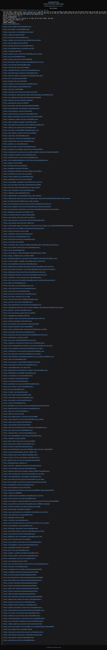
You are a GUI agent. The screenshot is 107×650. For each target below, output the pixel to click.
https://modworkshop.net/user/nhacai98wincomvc (18, 141)
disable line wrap (34, 10)
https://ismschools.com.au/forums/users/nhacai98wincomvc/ (22, 277)
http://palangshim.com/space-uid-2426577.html (18, 212)
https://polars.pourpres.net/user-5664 (16, 231)
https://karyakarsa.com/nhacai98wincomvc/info (18, 285)
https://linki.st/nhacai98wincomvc (14, 403)
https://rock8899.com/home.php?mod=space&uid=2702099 (20, 572)
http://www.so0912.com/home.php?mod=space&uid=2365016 (21, 105)
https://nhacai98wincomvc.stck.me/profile (17, 367)
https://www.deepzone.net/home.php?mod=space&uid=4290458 (22, 97)
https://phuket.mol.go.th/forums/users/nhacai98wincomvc (21, 615)
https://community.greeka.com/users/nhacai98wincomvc (20, 119)
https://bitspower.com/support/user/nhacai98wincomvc (20, 528)
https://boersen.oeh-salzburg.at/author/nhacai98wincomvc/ (22, 599)
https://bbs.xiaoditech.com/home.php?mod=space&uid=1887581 (22, 596)
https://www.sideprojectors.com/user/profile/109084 (20, 416)
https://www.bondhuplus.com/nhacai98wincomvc (18, 525)
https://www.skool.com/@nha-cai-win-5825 (16, 296)
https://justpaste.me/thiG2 (12, 51)
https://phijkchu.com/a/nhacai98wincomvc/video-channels (21, 187)
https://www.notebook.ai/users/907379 (15, 43)
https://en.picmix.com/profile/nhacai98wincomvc (19, 332)
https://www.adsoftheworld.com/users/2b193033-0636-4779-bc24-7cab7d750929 (27, 449)
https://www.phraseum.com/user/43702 (15, 561)
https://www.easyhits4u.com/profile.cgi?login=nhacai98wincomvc (24, 220)
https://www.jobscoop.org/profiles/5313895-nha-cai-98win (22, 353)
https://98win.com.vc (15, 15)
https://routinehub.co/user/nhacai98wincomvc (18, 375)
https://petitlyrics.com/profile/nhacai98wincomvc (19, 127)
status (56, 647)
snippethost (53, 2)
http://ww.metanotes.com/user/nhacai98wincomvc (18, 484)
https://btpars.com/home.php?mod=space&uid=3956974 (20, 585)
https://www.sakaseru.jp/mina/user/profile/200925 (19, 133)
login (56, 6)
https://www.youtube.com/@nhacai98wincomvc (17, 26)
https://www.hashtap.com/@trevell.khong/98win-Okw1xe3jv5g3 (22, 634)
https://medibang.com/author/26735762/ (16, 168)
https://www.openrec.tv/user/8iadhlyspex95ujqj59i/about (21, 362)
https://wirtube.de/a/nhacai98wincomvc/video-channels (21, 201)
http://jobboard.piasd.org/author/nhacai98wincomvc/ (20, 604)
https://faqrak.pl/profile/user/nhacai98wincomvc (19, 602)
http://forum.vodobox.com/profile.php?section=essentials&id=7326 (24, 482)
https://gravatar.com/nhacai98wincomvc (16, 37)
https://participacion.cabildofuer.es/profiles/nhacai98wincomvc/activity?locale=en (31, 209)
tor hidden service (50, 647)
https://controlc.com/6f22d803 (13, 89)
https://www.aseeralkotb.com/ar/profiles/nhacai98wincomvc (22, 304)
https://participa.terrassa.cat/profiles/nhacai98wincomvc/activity (25, 334)
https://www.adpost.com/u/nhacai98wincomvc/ (17, 400)
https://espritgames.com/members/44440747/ (17, 509)
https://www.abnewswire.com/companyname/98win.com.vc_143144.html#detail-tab (28, 356)
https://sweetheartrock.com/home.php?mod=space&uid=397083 (22, 569)
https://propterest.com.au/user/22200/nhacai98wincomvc (21, 383)
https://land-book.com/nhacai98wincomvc (16, 135)
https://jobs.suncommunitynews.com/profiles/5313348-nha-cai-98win (25, 329)
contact (59, 647)
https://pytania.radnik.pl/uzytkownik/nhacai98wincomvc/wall (23, 75)
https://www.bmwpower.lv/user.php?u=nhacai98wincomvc (20, 544)
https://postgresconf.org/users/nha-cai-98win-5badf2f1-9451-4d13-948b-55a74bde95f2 (31, 152)
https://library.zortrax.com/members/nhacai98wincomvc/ (21, 457)
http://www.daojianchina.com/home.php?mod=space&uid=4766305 (23, 577)
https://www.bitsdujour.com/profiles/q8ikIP (17, 111)
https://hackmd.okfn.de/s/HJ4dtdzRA (15, 81)
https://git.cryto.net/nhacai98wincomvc (16, 550)
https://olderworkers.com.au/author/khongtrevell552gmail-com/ (23, 351)
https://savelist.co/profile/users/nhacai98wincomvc (20, 83)
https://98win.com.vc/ (30, 11)
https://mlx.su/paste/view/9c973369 (15, 78)
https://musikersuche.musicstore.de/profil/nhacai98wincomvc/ (23, 632)
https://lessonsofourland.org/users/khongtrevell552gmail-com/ (23, 610)
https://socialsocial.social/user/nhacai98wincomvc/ (20, 364)
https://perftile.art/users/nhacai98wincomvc (18, 302)
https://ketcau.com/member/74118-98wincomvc (17, 321)
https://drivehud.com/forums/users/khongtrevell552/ (20, 92)
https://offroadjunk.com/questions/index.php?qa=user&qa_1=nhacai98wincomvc (28, 94)
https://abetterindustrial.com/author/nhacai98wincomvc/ (21, 408)
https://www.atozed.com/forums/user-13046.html (18, 223)
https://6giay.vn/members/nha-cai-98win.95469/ (18, 255)
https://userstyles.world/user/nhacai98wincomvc (19, 640)
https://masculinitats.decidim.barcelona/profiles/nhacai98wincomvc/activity (28, 266)
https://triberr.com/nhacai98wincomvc (15, 392)
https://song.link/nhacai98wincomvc (15, 359)
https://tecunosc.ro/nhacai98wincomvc (15, 566)
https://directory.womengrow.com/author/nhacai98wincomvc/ (22, 465)
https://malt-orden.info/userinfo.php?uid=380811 (19, 441)
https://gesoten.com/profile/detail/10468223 (18, 100)
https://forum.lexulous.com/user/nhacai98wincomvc (19, 498)
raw (42, 10)
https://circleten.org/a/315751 (13, 242)
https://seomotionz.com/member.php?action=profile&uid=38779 (23, 149)
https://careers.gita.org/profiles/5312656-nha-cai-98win (22, 40)
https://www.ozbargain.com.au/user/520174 (17, 487)
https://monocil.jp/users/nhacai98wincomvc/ (17, 310)
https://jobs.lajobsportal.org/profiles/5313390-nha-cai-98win (23, 473)
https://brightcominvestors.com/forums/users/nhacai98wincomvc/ (24, 618)
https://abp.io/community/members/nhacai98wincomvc (20, 122)
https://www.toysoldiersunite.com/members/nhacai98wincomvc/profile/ (25, 512)
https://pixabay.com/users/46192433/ (15, 165)
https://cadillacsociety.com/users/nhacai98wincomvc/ (20, 113)
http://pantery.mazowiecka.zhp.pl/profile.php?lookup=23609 (22, 116)
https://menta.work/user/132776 (13, 413)
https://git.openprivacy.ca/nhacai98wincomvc (18, 514)
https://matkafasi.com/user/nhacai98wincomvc (18, 233)
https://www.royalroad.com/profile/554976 (17, 539)
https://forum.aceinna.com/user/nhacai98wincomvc (19, 533)
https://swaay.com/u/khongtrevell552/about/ (17, 422)
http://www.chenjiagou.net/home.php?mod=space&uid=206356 (22, 184)
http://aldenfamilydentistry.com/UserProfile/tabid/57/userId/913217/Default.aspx (30, 258)
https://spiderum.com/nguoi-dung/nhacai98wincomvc (19, 154)
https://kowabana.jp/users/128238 (14, 438)
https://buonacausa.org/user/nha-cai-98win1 (17, 173)
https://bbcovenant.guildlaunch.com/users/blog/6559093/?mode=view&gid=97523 (28, 490)
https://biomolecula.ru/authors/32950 (15, 337)
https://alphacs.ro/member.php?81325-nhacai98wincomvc (21, 553)
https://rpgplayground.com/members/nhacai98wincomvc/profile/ (23, 495)
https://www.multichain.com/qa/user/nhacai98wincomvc (20, 73)
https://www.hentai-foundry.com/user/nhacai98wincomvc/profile (23, 531)
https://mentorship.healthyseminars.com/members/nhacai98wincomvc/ (25, 427)
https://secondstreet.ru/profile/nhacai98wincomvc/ (20, 433)
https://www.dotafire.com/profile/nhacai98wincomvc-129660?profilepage (26, 503)
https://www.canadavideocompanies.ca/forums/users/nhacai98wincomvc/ (25, 160)
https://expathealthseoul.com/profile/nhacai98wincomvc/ (21, 70)
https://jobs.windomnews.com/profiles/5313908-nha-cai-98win (23, 348)
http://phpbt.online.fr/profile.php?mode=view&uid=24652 (21, 460)
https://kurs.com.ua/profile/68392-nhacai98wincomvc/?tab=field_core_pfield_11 (29, 280)
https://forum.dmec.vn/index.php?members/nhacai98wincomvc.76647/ (24, 253)
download (46, 10)
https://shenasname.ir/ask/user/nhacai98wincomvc (19, 558)
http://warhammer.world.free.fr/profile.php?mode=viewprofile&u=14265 (26, 405)
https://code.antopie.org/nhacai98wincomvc (17, 86)
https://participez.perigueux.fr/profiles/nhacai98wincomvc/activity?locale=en (29, 269)
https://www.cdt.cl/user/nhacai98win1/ (16, 411)
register (60, 6)
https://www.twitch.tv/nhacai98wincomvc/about (18, 32)
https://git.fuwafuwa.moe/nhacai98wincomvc (17, 394)
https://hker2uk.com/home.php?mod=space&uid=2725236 (20, 591)
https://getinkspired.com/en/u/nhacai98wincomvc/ (19, 239)
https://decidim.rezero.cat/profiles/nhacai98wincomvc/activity (24, 318)
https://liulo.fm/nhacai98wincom (14, 250)
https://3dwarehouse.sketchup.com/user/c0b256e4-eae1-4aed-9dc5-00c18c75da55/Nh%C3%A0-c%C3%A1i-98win (36, 198)
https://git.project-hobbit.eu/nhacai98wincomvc (19, 443)
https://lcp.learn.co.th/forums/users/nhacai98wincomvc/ (21, 613)
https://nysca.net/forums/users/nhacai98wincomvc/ (19, 288)
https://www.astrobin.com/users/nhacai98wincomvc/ (19, 146)
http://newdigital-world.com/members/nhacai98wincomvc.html (22, 536)
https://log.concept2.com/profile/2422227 (17, 424)
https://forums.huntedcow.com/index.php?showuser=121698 (21, 506)
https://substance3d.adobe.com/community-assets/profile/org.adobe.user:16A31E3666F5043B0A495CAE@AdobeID (38, 225)
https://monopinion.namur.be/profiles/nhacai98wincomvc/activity (24, 272)
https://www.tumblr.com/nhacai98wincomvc (16, 29)
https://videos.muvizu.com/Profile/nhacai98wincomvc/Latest (22, 53)
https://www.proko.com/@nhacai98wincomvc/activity (19, 340)
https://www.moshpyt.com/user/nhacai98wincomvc (18, 637)
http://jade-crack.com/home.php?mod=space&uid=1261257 (21, 588)
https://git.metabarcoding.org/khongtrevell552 (18, 48)
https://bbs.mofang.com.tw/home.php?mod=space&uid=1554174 (22, 580)
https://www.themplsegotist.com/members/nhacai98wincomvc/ (22, 476)
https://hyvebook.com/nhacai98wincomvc (16, 378)
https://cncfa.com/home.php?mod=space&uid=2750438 (19, 574)
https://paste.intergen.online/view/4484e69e (18, 326)
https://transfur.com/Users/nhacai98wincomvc (18, 446)
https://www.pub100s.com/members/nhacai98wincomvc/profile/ (22, 182)
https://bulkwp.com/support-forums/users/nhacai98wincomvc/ (22, 607)
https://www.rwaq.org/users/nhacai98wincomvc (18, 430)
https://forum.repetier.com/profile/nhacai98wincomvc (20, 555)
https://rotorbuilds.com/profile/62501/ (16, 67)
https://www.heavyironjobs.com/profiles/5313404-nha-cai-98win (23, 479)
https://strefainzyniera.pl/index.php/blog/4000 (19, 214)
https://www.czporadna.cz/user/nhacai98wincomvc (19, 190)
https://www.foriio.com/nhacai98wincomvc (16, 291)
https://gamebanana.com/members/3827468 (16, 315)
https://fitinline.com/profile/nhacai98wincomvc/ (19, 138)
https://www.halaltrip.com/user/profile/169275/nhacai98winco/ (23, 124)
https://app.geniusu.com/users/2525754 (16, 103)
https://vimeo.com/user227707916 (14, 34)
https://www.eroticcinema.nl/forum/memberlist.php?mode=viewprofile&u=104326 (28, 626)
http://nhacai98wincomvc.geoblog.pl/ (15, 463)
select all (28, 10)
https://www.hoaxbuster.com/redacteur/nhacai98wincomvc (21, 108)
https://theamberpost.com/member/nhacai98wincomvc (19, 373)
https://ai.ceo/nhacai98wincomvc (14, 389)
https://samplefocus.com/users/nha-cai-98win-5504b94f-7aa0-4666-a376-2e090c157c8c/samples (33, 307)
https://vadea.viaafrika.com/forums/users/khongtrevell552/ (22, 623)
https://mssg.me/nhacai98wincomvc (14, 56)
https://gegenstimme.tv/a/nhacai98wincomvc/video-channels (22, 195)
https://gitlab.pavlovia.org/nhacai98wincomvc (18, 45)
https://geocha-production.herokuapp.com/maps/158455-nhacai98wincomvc (26, 471)
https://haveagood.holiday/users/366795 (16, 547)
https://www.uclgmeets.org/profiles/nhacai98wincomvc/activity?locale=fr (27, 206)
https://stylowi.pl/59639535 (12, 493)
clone (40, 10)
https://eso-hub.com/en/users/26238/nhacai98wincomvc (20, 299)
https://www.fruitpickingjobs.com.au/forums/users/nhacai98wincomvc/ (25, 563)
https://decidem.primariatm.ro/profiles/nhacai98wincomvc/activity (25, 274)
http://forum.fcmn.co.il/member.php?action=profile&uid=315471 (23, 228)
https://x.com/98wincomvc (11, 23)
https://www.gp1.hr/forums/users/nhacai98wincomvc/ (20, 293)
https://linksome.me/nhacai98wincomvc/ (16, 381)
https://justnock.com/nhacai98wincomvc (16, 520)
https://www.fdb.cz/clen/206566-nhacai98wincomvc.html (21, 130)
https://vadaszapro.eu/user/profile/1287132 (17, 179)
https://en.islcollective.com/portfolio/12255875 (19, 313)
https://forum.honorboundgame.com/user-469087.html (20, 452)
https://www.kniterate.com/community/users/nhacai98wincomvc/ (23, 621)
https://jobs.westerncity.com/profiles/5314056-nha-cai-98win (23, 419)
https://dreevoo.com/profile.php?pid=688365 (17, 59)
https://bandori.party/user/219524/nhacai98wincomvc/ (20, 454)
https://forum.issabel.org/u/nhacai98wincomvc (18, 176)
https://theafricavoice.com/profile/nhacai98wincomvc (20, 157)
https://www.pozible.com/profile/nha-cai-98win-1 (19, 217)
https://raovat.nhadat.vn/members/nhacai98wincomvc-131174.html (24, 261)
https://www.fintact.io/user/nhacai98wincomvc (18, 386)
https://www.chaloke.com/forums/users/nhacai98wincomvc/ (21, 247)
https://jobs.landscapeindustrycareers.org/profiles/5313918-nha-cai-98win (27, 345)
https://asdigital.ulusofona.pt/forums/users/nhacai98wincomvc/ (24, 343)
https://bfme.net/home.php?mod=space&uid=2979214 (19, 593)
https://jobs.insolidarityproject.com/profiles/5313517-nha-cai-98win (26, 523)
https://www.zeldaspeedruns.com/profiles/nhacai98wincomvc (22, 435)
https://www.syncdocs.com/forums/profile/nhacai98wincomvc (22, 542)
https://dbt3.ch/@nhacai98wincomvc (14, 283)
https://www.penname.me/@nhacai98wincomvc (17, 64)
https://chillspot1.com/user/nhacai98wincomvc (18, 397)
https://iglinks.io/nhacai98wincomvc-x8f (16, 236)
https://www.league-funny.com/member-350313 (17, 629)
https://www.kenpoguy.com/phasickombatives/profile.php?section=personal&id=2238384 (31, 501)
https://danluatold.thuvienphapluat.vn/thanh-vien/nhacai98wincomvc (25, 370)
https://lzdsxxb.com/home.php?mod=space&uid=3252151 (20, 583)
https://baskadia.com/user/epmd (13, 517)
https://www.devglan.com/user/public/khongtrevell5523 (21, 323)
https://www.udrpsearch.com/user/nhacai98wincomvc (19, 468)
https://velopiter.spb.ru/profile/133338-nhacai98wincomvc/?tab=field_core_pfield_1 (31, 244)
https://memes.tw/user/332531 (12, 163)
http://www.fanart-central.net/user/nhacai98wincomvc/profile (23, 62)
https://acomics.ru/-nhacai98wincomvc (15, 143)
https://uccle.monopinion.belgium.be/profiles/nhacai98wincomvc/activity (27, 203)
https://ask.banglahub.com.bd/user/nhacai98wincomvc (20, 263)
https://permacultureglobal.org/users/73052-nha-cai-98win (22, 171)
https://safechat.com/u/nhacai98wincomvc (16, 193)
